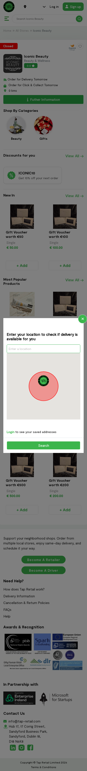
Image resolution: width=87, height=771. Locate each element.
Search (43, 445)
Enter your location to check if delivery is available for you (42, 336)
